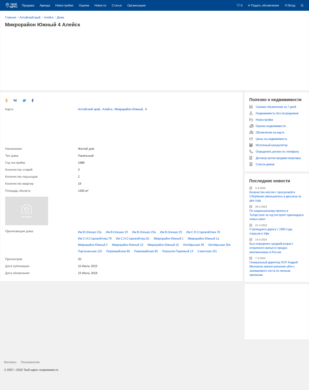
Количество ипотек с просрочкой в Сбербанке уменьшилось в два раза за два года (275, 196)
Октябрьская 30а (219, 244)
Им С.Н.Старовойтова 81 (132, 238)
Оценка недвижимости (271, 126)
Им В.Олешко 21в (90, 232)
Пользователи (30, 362)
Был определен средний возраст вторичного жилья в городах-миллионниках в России (271, 248)
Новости (100, 5)
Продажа (28, 5)
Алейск (107, 109)
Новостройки (64, 5)
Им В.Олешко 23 (117, 232)
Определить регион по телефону (277, 151)
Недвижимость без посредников (277, 113)
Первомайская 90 (146, 251)
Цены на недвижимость (271, 138)
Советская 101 (207, 251)
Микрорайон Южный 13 (127, 244)
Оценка (84, 5)
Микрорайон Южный (128, 109)
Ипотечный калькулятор (272, 145)
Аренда (45, 5)
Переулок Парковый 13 (177, 251)
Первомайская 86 (118, 251)
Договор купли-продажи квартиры (278, 158)
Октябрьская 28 (193, 244)
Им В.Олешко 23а (144, 232)
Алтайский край (89, 109)
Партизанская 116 (90, 251)
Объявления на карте (270, 132)
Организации (136, 5)
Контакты (10, 362)
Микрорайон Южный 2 (93, 244)
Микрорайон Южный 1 (168, 238)
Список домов (265, 164)
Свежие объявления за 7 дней (276, 106)
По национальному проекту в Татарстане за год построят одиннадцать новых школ (276, 215)
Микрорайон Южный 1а (203, 238)
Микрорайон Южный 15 (163, 244)
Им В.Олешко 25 (171, 232)
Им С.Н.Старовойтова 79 (95, 238)
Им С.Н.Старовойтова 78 (203, 232)
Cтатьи (117, 5)
